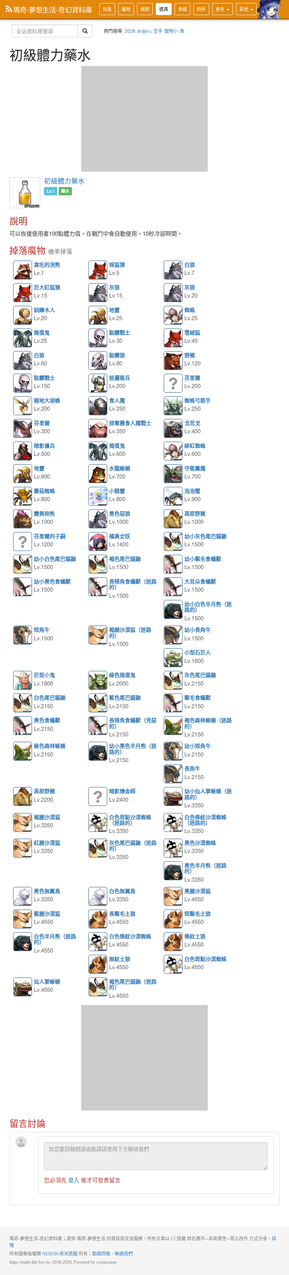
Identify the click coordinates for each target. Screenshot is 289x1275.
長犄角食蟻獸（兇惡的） (98, 726)
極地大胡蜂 (23, 406)
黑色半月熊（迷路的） (173, 871)
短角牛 (23, 635)
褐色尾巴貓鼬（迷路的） (98, 987)
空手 (158, 31)
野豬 (173, 360)
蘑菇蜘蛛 (23, 496)
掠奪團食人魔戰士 (98, 428)
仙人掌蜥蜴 (23, 987)
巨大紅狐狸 (23, 293)
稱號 (144, 9)
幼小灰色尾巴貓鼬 (173, 541)
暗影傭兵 (23, 451)
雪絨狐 (173, 338)
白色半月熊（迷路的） (23, 942)
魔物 (126, 9)
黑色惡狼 (98, 519)
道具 (163, 9)
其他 (244, 9)
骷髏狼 (98, 360)
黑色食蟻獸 (23, 726)
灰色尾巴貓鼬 (173, 680)
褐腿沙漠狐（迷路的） (98, 635)
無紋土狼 (98, 964)
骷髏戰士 (98, 338)
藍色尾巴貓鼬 (98, 703)
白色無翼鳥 (98, 896)
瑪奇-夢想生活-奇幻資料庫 (52, 9)
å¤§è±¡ (144, 31)
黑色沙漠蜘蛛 (173, 848)
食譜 (182, 9)
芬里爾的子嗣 (23, 541)
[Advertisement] (144, 119)
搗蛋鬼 (23, 338)
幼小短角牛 (173, 751)
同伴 (201, 9)
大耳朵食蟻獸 (173, 587)
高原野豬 (173, 519)
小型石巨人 (173, 658)
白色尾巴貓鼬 (23, 703)
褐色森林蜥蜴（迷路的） (173, 726)
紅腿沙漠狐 (23, 848)
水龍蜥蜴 (98, 474)
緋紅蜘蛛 (173, 451)
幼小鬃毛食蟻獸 (173, 564)
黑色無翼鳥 (23, 896)
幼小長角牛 (173, 635)
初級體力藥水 (64, 181)
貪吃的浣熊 (23, 270)
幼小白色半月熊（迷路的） (173, 609)
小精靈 (98, 496)
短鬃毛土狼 (173, 919)
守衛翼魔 (173, 474)
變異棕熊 (23, 519)
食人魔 (98, 406)
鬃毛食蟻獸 (173, 703)
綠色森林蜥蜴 (23, 751)
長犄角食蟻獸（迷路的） (98, 587)
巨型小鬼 (23, 680)
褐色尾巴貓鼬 (98, 564)
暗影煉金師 (98, 796)
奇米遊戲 (68, 1254)
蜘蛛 (173, 315)
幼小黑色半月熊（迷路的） (98, 751)
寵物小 (171, 31)
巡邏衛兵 (98, 383)
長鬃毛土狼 (98, 919)
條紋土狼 (173, 942)
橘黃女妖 (98, 541)
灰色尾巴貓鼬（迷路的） (98, 848)
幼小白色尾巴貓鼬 (23, 564)
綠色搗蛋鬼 (98, 680)
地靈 (98, 315)
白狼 (173, 270)
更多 (221, 9)
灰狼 (98, 293)
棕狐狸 (98, 270)
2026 (130, 31)
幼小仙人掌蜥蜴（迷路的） (173, 796)
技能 (107, 9)
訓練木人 (23, 315)
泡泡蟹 (173, 496)
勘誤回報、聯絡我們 (112, 1254)
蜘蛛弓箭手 (173, 406)
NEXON (50, 1254)
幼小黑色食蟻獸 (23, 587)
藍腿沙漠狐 (23, 919)
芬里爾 (173, 383)
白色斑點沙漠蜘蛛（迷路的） (98, 822)
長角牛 (173, 774)
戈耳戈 (173, 428)
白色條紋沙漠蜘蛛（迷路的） (173, 822)
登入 (73, 1180)
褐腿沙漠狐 (23, 822)
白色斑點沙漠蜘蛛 (173, 964)
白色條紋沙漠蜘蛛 (98, 942)
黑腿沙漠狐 (173, 896)
